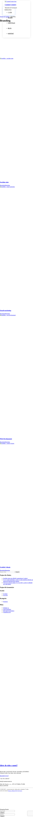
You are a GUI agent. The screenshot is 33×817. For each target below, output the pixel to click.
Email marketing (5, 310)
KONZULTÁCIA (8, 9)
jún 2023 (5, 595)
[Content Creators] (10, 1)
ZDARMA (8, 12)
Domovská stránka (4, 16)
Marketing (7, 185)
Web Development (6, 439)
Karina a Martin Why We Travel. (15, 790)
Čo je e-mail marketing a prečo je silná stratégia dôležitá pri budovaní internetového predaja (18, 580)
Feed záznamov (7, 609)
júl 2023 (5, 593)
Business (5, 601)
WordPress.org (7, 612)
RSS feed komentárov (8, 610)
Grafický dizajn (5, 567)
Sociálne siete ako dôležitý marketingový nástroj (15, 578)
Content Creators (10, 5)
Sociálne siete (4, 182)
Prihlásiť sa (6, 608)
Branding (2, 185)
